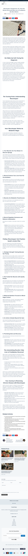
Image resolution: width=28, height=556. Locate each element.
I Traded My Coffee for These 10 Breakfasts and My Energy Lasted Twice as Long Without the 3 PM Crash (7, 459)
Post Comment (4, 494)
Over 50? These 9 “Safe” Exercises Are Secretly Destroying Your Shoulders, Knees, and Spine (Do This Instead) (20, 459)
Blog (14, 520)
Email (11, 482)
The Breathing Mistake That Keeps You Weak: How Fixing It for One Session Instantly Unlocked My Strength (6, 472)
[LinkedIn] (13, 18)
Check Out (14, 522)
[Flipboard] (16, 18)
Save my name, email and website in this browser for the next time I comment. (10, 492)
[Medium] (26, 0)
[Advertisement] (14, 88)
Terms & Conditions (17, 544)
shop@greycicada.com (14, 513)
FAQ (14, 519)
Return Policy (14, 525)
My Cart (14, 521)
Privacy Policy (13, 544)
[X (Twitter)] (7, 18)
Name (3, 482)
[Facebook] (4, 18)
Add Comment (4, 485)
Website (20, 482)
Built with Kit (14, 539)
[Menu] (26, 2)
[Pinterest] (25, 0)
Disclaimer (21, 544)
